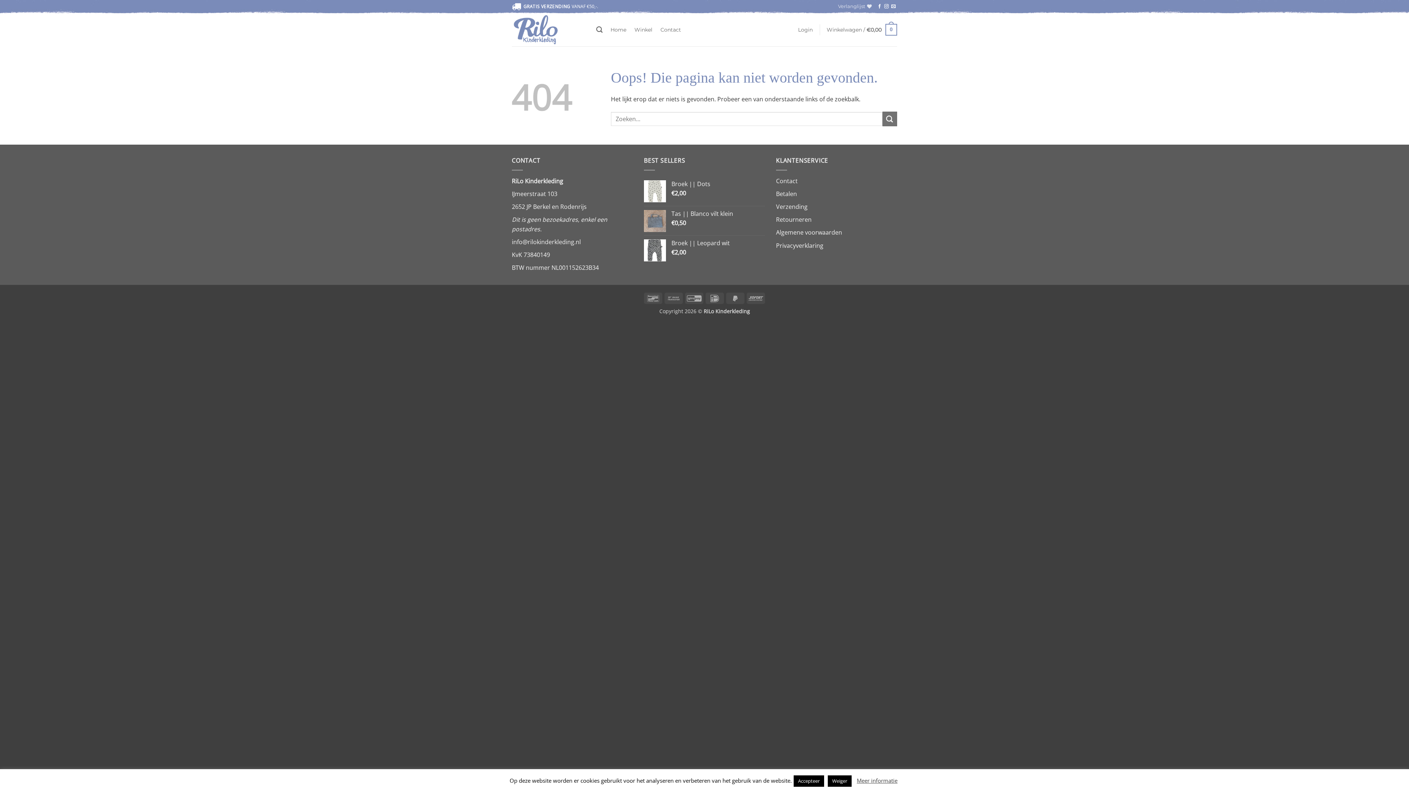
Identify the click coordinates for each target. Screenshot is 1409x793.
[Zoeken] (599, 29)
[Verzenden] (889, 119)
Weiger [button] (839, 781)
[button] (805, 29)
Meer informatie (877, 780)
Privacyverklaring (799, 246)
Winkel (643, 29)
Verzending (792, 207)
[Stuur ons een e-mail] (893, 6)
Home (618, 29)
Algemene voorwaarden (809, 232)
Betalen (786, 194)
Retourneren (794, 220)
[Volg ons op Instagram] (886, 6)
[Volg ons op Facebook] (879, 6)
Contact (670, 29)
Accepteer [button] (809, 781)
